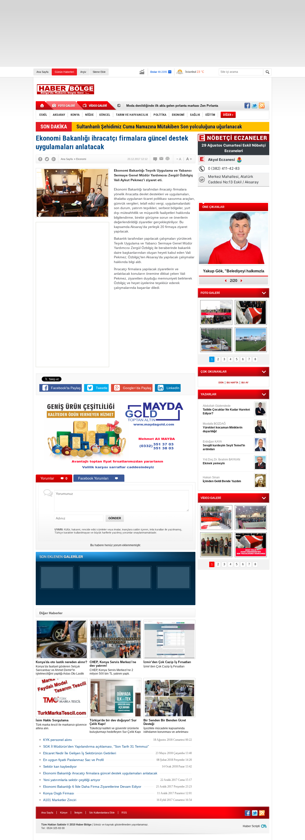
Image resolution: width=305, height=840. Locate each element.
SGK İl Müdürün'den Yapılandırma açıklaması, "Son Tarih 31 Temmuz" (96, 746)
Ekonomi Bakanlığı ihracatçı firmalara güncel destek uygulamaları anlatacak (100, 773)
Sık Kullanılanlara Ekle (102, 812)
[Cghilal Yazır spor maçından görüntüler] (216, 339)
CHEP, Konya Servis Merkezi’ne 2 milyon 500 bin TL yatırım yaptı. (113, 667)
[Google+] (53, 159)
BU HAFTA (232, 382)
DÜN (221, 382)
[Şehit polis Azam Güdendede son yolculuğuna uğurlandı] (251, 312)
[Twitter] (47, 159)
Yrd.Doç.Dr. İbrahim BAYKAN (221, 461)
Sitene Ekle (99, 71)
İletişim (78, 812)
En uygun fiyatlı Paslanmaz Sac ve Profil (73, 760)
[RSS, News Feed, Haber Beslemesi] (261, 105)
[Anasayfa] (42, 105)
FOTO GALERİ (210, 293)
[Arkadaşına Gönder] (161, 159)
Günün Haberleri (64, 71)
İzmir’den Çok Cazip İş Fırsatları (167, 664)
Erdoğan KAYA (224, 445)
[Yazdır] (168, 159)
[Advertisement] (143, 33)
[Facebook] (40, 159)
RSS (124, 812)
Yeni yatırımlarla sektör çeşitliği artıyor (71, 780)
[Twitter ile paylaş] (254, 105)
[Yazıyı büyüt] (189, 159)
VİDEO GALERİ (211, 498)
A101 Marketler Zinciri (59, 800)
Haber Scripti (251, 826)
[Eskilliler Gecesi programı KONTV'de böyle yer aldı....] (251, 517)
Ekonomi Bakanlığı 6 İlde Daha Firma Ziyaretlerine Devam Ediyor (92, 786)
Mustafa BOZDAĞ (222, 427)
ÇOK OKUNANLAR (214, 371)
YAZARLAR (208, 394)
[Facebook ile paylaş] (247, 105)
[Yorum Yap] (155, 159)
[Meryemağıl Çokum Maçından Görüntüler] (251, 339)
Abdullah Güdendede (226, 409)
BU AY (245, 382)
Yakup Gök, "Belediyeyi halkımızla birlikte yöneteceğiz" (233, 272)
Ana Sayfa (42, 71)
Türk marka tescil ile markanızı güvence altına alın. (61, 724)
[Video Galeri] (95, 105)
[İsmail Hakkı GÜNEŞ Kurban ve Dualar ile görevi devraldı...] (216, 517)
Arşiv (83, 71)
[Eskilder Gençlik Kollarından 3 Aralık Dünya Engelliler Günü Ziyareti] (216, 544)
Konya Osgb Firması (58, 793)
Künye (63, 812)
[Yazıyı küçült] (178, 159)
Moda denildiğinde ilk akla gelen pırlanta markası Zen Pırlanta (172, 104)
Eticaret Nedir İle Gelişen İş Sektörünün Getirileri (79, 753)
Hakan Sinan (222, 479)
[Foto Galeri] (64, 105)
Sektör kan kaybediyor (60, 766)
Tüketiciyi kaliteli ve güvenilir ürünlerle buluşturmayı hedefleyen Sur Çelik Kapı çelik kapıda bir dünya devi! (115, 726)
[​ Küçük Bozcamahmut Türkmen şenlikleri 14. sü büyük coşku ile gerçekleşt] (216, 312)
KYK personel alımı (57, 740)
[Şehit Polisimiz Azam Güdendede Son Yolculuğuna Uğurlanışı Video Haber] (251, 544)
